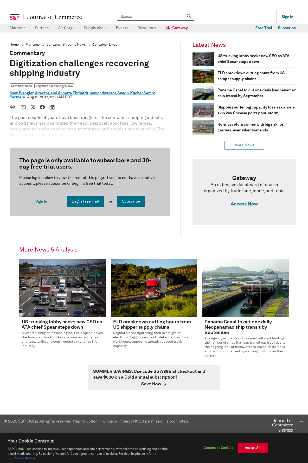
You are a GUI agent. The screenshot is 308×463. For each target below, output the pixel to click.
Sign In (287, 16)
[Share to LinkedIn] (52, 107)
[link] (244, 192)
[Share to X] (33, 107)
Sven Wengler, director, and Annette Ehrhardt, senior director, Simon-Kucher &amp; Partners (82, 95)
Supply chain (95, 28)
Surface (42, 28)
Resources (146, 28)
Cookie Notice (24, 458)
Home (14, 44)
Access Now (244, 204)
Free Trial (263, 28)
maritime (33, 44)
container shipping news (66, 44)
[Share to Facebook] (42, 107)
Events (122, 28)
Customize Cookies (218, 447)
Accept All (252, 447)
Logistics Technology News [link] (54, 86)
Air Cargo (66, 28)
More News (244, 145)
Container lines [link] (21, 86)
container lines (104, 44)
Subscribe (287, 28)
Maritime (18, 28)
